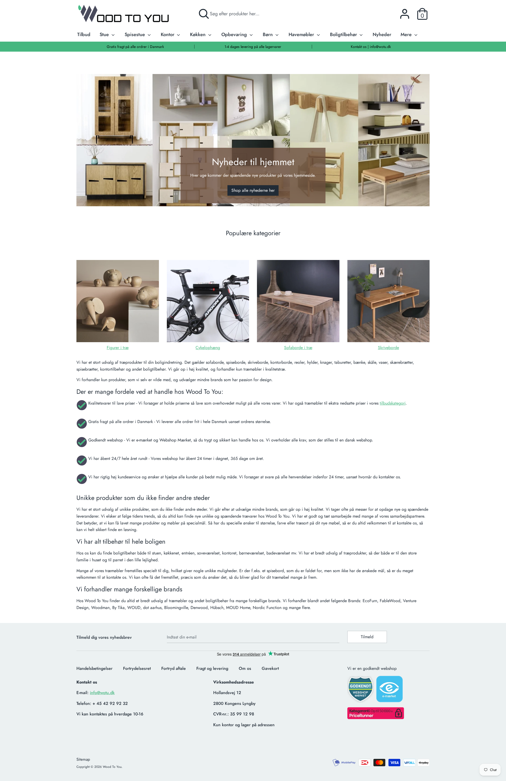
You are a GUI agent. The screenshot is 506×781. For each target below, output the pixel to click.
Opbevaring (234, 34)
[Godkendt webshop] (361, 691)
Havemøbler (302, 34)
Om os (245, 668)
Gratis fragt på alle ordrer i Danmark (135, 46)
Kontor (168, 34)
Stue (105, 34)
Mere (407, 34)
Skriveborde (388, 348)
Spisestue (135, 34)
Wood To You (112, 766)
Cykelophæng (208, 348)
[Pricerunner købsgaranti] (375, 718)
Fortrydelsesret (137, 668)
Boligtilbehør (344, 34)
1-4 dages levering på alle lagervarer (253, 46)
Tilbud (83, 34)
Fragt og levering (212, 668)
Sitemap (83, 759)
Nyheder (382, 34)
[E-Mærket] (390, 690)
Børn (268, 34)
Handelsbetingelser (94, 668)
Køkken (198, 34)
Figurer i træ (118, 348)
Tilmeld (367, 637)
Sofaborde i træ (298, 348)
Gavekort (270, 668)
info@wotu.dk (102, 693)
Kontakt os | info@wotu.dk (371, 46)
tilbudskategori (393, 403)
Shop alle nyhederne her (253, 190)
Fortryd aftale (173, 668)
